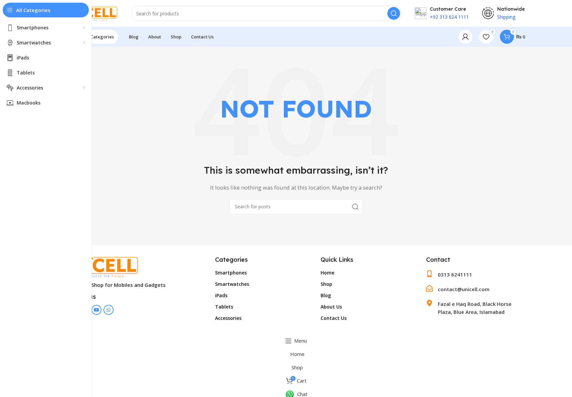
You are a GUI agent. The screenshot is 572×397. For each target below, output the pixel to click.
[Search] (393, 13)
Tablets (224, 307)
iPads (221, 295)
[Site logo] (92, 12)
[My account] (465, 36)
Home (327, 272)
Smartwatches (232, 284)
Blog (326, 295)
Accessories (228, 318)
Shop (326, 284)
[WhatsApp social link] (109, 310)
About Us (331, 307)
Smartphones (231, 272)
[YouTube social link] (96, 310)
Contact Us (334, 318)
